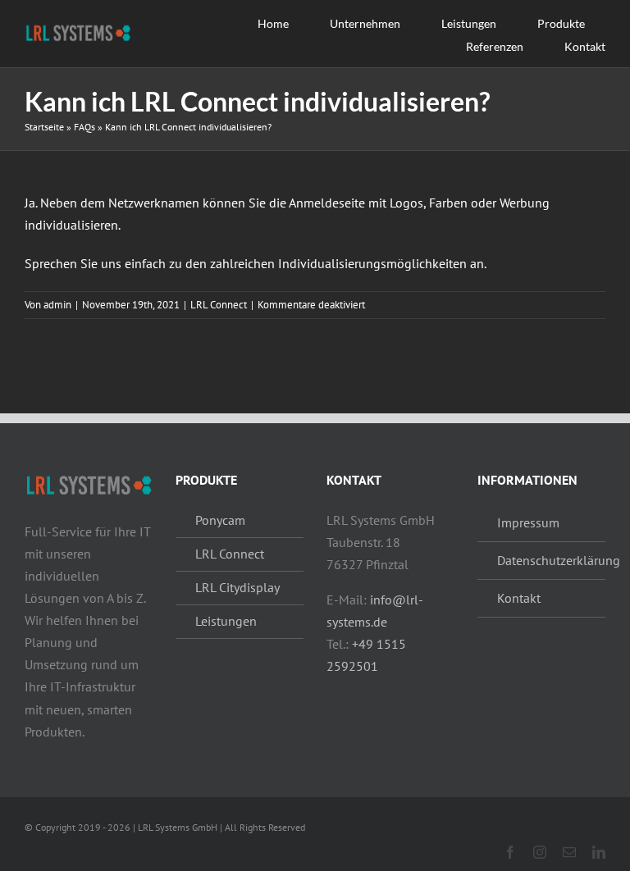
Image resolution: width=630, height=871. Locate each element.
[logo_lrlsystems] (78, 29)
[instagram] (539, 852)
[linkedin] (598, 852)
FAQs (84, 127)
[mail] (569, 852)
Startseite (44, 127)
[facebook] (510, 852)
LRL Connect (218, 305)
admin (57, 305)
